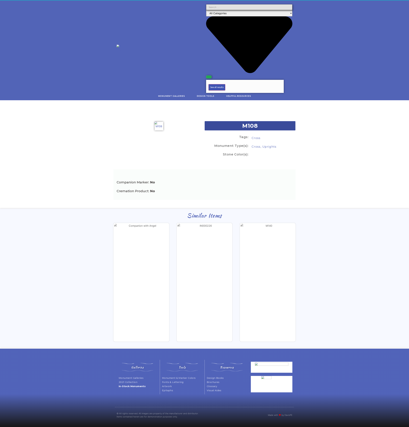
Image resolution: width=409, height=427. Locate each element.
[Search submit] (209, 77)
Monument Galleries (171, 96)
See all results (217, 87)
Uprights (269, 146)
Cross (256, 138)
